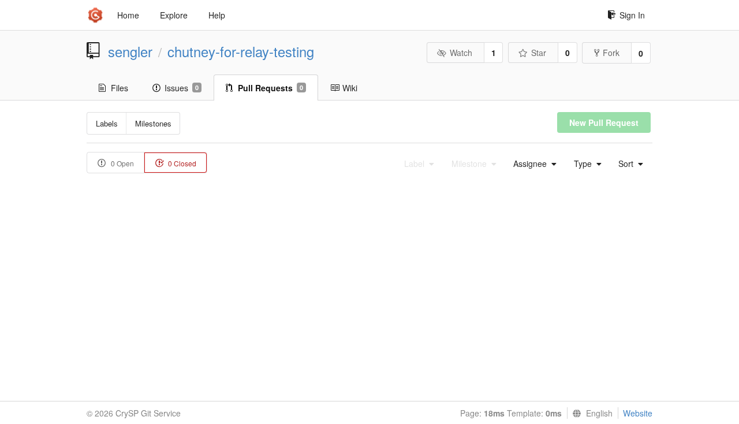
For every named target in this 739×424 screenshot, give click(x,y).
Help (216, 15)
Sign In (632, 15)
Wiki (349, 88)
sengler (130, 51)
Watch (461, 52)
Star (538, 52)
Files (119, 88)
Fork (611, 52)
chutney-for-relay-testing (240, 51)
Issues (182, 88)
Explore (174, 15)
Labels (107, 123)
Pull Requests (270, 88)
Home (128, 15)
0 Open (121, 163)
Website (637, 413)
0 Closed (181, 163)
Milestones (153, 123)
